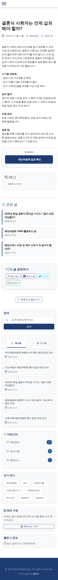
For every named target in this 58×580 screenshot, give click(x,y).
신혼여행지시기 (14, 490)
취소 (25, 483)
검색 (29, 326)
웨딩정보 (34, 35)
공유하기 (14, 283)
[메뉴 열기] (4, 3)
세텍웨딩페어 (33, 490)
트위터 (44, 276)
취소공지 (11, 497)
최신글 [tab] (17, 343)
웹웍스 (36, 573)
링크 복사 (14, 276)
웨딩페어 (25, 497)
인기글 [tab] (43, 343)
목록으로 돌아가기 (30, 299)
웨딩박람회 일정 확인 (29, 159)
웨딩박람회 (12, 483)
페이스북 (30, 276)
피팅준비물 (39, 483)
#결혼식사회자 (15, 183)
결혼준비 (40, 497)
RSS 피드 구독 (30, 526)
